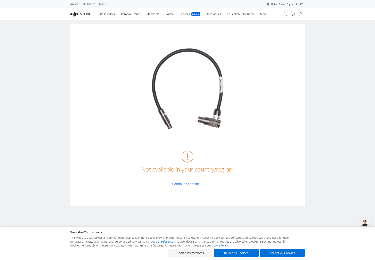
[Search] (285, 14)
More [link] (102, 4)
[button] (285, 4)
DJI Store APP (89, 4)
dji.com (74, 4)
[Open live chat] (365, 222)
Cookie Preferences (163, 241)
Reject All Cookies (236, 253)
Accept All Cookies (282, 253)
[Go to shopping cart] (293, 14)
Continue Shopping (186, 184)
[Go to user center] (301, 14)
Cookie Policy (220, 245)
